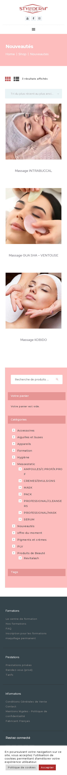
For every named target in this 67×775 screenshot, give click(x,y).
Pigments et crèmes (32, 539)
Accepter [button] (47, 767)
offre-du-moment (29, 533)
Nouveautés (25, 526)
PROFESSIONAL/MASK (40, 512)
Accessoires (26, 430)
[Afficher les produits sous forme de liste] (16, 79)
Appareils (24, 444)
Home (10, 54)
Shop (22, 54)
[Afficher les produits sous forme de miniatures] (8, 79)
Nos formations (16, 623)
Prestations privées (19, 665)
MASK (28, 487)
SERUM (29, 519)
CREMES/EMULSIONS (39, 481)
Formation (24, 450)
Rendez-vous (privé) (19, 669)
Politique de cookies (22, 767)
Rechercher (58, 379)
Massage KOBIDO (33, 340)
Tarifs (9, 674)
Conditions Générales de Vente (26, 701)
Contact (11, 706)
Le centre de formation (21, 618)
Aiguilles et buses (30, 437)
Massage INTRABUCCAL (33, 171)
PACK (28, 494)
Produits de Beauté (31, 553)
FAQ (9, 628)
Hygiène (23, 457)
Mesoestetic (26, 464)
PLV (20, 546)
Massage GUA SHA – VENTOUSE (33, 255)
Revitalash (31, 558)
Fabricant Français (18, 720)
